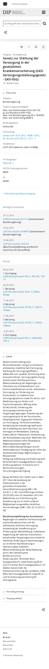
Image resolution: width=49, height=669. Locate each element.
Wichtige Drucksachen (13, 207)
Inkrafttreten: (9, 143)
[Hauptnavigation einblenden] (43, 12)
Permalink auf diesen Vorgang (20, 193)
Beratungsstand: (10, 122)
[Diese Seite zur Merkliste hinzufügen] (29, 47)
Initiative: (7, 98)
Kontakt (6, 637)
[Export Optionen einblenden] (43, 47)
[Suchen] (44, 23)
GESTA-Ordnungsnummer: (15, 168)
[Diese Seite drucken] (36, 47)
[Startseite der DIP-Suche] (14, 12)
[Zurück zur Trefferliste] (5, 32)
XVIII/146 (7, 163)
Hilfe (5, 633)
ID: (4, 177)
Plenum (6, 261)
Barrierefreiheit (9, 641)
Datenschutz (8, 645)
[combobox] (22, 23)
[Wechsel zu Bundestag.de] (16, 5)
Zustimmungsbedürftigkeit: (16, 106)
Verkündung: (9, 131)
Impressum (7, 649)
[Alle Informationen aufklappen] (22, 47)
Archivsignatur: (10, 159)
